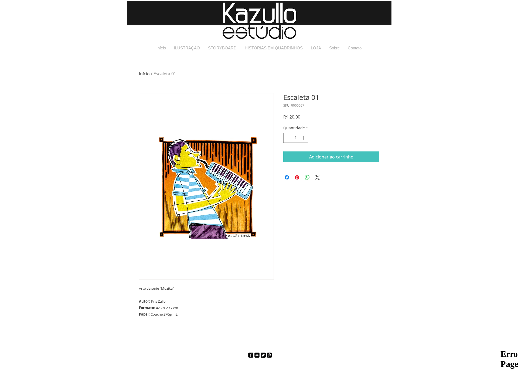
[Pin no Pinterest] (297, 177)
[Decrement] (287, 138)
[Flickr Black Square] (257, 355)
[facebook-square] (250, 355)
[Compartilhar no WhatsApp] (307, 177)
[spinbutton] (296, 138)
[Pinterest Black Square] (269, 355)
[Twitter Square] (263, 355)
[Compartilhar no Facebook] (287, 177)
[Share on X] (317, 177)
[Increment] (304, 138)
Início (144, 74)
